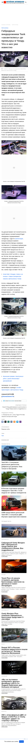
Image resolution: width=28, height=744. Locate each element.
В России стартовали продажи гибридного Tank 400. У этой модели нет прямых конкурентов (13, 491)
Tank (2, 435)
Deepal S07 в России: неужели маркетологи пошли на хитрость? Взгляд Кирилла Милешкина (14, 650)
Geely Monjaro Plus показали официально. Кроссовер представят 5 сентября (12, 616)
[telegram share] (17, 422)
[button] (14, 147)
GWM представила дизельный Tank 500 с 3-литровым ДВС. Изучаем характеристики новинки (13, 515)
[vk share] (11, 422)
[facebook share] (2, 422)
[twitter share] (5, 422)
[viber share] (20, 422)
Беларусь (3, 711)
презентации (19, 238)
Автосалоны (15, 24)
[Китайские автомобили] (14, 2)
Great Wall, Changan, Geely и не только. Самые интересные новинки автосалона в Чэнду (13, 276)
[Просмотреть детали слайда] (15, 401)
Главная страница (5, 24)
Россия (3, 574)
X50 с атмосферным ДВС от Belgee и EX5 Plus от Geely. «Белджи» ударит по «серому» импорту (13, 718)
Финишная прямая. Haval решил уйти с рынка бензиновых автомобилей (13, 379)
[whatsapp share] (8, 422)
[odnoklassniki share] (14, 422)
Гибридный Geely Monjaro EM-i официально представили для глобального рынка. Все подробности (13, 546)
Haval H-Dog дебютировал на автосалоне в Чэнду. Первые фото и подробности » (14, 407)
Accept (21, 741)
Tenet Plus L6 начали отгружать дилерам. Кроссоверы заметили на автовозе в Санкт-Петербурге (12, 582)
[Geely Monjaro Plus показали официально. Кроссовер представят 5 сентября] (14, 601)
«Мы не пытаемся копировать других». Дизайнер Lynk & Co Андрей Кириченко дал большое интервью (11, 683)
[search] (26, 2)
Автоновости (5, 539)
